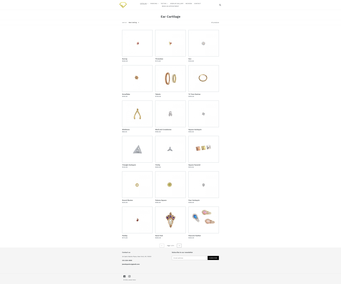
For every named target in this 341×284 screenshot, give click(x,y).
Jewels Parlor (132, 280)
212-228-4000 (127, 260)
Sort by (124, 22)
